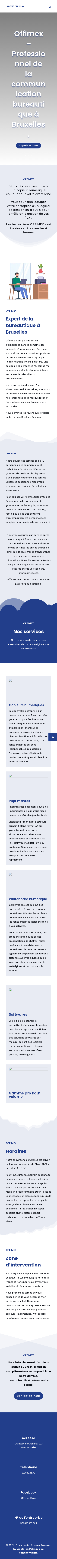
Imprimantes (19, 801)
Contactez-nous (29, 1396)
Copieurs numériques (26, 705)
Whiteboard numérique (28, 899)
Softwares (18, 1014)
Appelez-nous (29, 145)
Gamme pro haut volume (25, 1095)
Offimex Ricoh (28, 1497)
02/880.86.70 (28, 1472)
